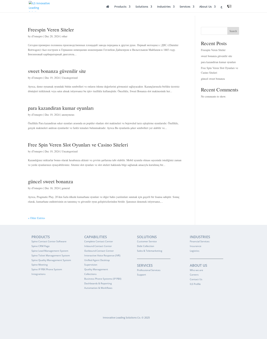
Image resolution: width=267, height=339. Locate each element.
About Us (205, 6)
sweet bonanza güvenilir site (57, 71)
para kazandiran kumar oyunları (61, 108)
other (64, 36)
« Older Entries (36, 218)
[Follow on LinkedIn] (39, 318)
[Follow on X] (31, 318)
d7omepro (37, 36)
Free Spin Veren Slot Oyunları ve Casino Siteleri (78, 144)
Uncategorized (70, 78)
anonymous (68, 114)
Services (185, 6)
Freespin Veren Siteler (51, 29)
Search (233, 31)
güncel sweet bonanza (50, 181)
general (66, 188)
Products (120, 6)
